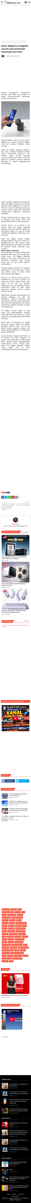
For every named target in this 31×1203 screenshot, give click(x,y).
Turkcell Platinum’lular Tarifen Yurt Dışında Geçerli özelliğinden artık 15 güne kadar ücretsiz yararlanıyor (18, 1132)
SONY (19, 920)
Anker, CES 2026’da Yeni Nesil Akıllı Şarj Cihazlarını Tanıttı (13, 584)
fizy (26, 945)
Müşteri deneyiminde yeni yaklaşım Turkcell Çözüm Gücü (18, 794)
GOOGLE (11, 936)
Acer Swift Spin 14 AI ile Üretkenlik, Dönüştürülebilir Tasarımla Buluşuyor (19, 1092)
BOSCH (10, 955)
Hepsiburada (7, 917)
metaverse (6, 953)
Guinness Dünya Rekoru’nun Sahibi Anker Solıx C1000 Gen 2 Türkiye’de (14, 557)
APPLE (5, 925)
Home (8, 1194)
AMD (5, 931)
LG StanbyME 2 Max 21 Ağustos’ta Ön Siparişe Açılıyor (18, 1085)
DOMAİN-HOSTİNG (8, 950)
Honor (18, 912)
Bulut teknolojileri (24, 947)
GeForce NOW (20, 939)
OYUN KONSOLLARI (17, 917)
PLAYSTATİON (21, 931)
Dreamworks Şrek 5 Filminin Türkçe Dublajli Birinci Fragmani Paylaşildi (18, 1109)
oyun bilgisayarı (17, 958)
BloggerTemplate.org (15, 1200)
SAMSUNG (6, 909)
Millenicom (18, 955)
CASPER (20, 915)
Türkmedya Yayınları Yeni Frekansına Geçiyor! (18, 816)
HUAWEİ (14, 909)
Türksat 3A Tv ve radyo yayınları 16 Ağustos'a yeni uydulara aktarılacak (18, 802)
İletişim (11, 1169)
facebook (9, 781)
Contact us (21, 1194)
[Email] (16, 497)
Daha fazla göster (25, 532)
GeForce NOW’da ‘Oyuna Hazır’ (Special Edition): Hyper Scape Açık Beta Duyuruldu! (19, 1178)
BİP (4, 936)
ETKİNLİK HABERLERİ (8, 912)
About (14, 1194)
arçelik (26, 955)
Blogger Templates (14, 1198)
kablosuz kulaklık (21, 928)
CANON (12, 939)
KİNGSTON (12, 931)
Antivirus (6, 923)
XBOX (5, 942)
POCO (5, 939)
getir (17, 950)
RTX (12, 961)
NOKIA (5, 928)
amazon (25, 936)
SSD (25, 925)
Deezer (23, 950)
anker (9, 41)
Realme (12, 925)
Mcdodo (18, 936)
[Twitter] (6, 497)
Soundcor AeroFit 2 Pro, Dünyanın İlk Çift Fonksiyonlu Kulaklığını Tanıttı (14, 611)
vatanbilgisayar (7, 958)
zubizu (11, 942)
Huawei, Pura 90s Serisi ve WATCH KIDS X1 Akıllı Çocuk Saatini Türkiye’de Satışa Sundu (19, 1101)
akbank (12, 928)
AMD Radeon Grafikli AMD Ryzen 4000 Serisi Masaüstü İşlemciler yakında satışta (19, 1187)
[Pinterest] (12, 497)
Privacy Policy (15, 1196)
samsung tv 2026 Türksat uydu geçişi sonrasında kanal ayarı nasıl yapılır (18, 809)
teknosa (13, 920)
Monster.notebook (21, 923)
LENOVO (6, 920)
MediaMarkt (12, 915)
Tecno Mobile (7, 945)
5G (23, 912)
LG (20, 909)
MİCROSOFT (14, 934)
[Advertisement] (15, 21)
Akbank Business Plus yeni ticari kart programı (15, 995)
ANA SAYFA (5, 1037)
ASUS (12, 923)
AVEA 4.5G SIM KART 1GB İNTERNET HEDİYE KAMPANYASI (18, 1162)
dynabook (14, 947)
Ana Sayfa (4, 41)
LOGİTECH (22, 934)
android (5, 961)
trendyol (6, 934)
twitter (24, 781)
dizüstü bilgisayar (17, 945)
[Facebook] (2, 497)
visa (5, 955)
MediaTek (6, 947)
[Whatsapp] (9, 497)
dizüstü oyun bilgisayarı (17, 953)
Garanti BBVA (19, 942)
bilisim (14, 524)
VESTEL (19, 925)
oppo (5, 915)
